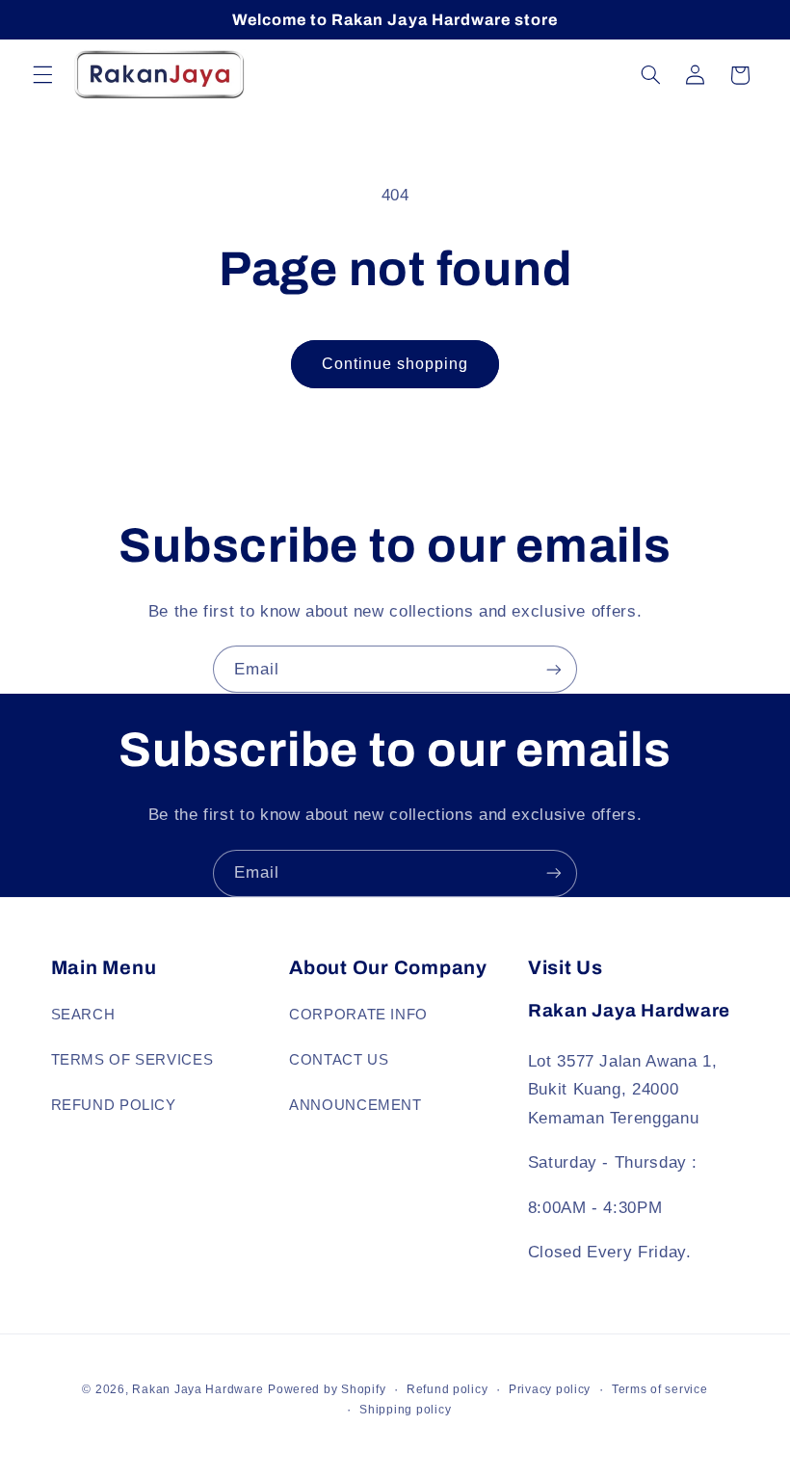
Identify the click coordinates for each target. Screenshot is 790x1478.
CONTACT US (338, 1060)
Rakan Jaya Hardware (197, 1389)
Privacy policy (550, 1389)
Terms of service (660, 1389)
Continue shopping (395, 364)
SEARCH (83, 1014)
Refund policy (447, 1389)
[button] (42, 75)
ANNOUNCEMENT (355, 1105)
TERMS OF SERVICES (132, 1060)
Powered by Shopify (326, 1389)
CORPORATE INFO (358, 1014)
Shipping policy (405, 1409)
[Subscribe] (554, 669)
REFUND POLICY (113, 1105)
